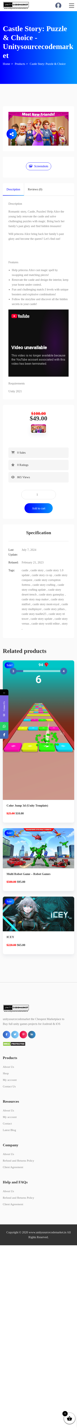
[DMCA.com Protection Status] (14, 1043)
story (65, 623)
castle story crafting (44, 584)
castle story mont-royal (46, 604)
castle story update (41, 618)
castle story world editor (45, 623)
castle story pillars (54, 609)
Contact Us (9, 1086)
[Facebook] (4, 734)
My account (10, 1079)
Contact (7, 1123)
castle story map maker (35, 599)
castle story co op (42, 575)
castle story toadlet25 (34, 613)
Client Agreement (13, 1167)
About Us (8, 1066)
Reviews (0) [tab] (35, 189)
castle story (37, 570)
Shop (6, 1073)
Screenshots (41, 166)
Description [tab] (13, 189)
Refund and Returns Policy (18, 1160)
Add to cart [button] (38, 747)
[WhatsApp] (4, 726)
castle (25, 570)
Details (41, 735)
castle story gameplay (51, 594)
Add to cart (38, 508)
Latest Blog (9, 1130)
